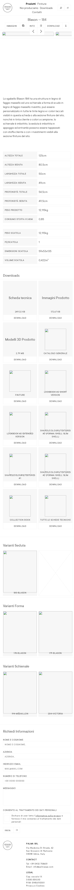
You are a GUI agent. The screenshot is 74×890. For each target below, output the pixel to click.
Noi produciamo (29, 8)
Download (53, 25)
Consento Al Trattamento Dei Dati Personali (30, 809)
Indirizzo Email (12, 763)
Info (32, 25)
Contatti (37, 12)
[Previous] (33, 31)
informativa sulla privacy (48, 815)
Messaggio (9, 788)
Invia (8, 830)
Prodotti (31, 3)
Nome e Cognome (13, 739)
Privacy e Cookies (35, 885)
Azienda (7, 751)
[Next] (41, 31)
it (68, 7)
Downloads (46, 8)
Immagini (12, 25)
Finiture (41, 3)
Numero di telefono (15, 775)
